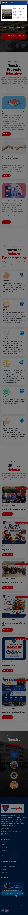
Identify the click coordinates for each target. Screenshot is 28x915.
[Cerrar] (25, 3)
